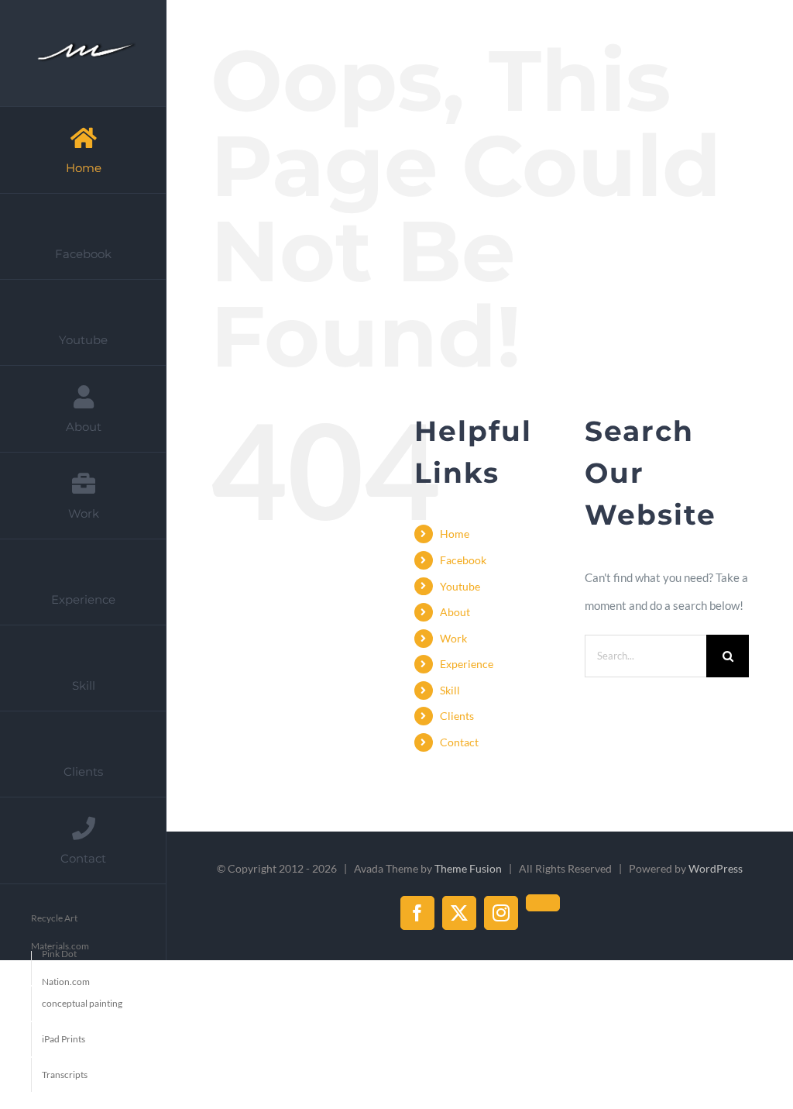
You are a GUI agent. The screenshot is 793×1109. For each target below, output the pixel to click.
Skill (450, 690)
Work (453, 638)
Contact (459, 742)
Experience (466, 663)
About (455, 611)
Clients (457, 715)
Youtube (460, 586)
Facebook (463, 560)
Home (454, 533)
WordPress (715, 868)
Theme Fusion (468, 868)
